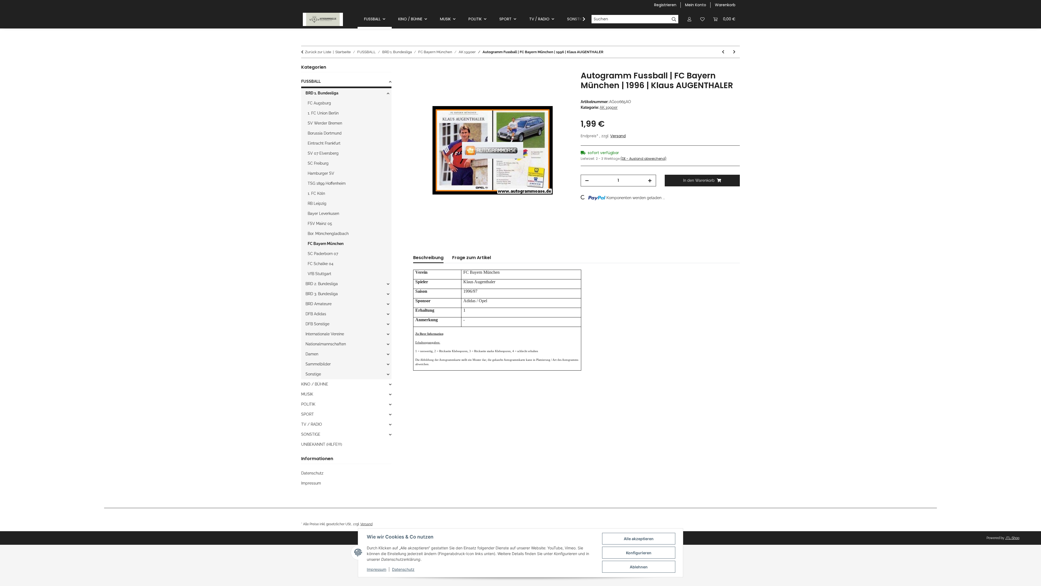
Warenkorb (725, 5)
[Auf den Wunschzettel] (561, 81)
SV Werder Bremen (325, 123)
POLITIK (308, 404)
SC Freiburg (318, 163)
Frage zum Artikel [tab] (471, 257)
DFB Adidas (316, 314)
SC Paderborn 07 (323, 253)
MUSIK (307, 394)
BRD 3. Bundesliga (322, 294)
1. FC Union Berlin (323, 113)
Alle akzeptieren (639, 538)
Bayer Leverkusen (323, 213)
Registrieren (665, 5)
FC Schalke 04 (320, 264)
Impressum (376, 569)
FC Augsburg (319, 103)
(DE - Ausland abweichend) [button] (643, 158)
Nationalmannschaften (326, 344)
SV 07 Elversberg (323, 153)
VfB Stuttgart (319, 274)
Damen (312, 354)
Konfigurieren (638, 552)
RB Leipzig (317, 203)
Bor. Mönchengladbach (328, 233)
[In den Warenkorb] (417, 68)
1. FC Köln (316, 193)
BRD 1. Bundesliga (322, 93)
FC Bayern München (325, 243)
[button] (689, 19)
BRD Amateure (319, 304)
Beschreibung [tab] (428, 257)
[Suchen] (674, 19)
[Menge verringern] (587, 180)
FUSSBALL (311, 81)
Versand (618, 136)
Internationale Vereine (325, 334)
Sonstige (313, 374)
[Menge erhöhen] (650, 180)
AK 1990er (609, 107)
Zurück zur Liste (318, 52)
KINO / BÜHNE (314, 384)
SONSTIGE (310, 434)
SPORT (307, 414)
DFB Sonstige (317, 324)
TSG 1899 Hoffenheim (327, 183)
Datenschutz (403, 569)
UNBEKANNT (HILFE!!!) (321, 444)
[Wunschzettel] (702, 19)
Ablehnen (639, 567)
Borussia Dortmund (325, 133)
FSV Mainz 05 (320, 223)
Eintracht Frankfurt (324, 143)
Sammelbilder (318, 364)
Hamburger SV (321, 173)
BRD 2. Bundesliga (322, 284)
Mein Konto (695, 5)
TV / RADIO (311, 424)
